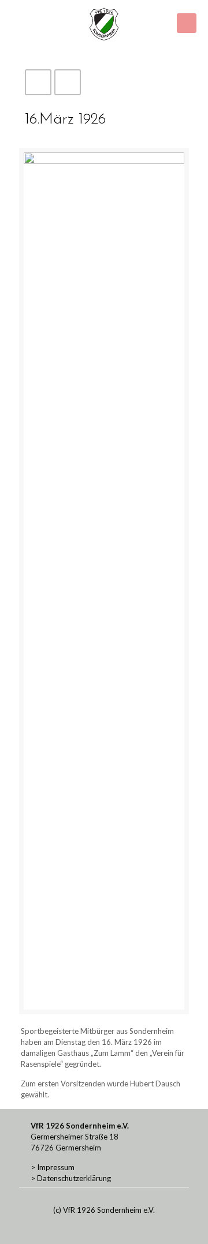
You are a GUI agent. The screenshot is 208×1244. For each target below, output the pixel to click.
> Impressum (53, 1167)
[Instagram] (112, 1226)
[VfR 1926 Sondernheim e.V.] (104, 23)
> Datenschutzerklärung (71, 1178)
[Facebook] (96, 1226)
